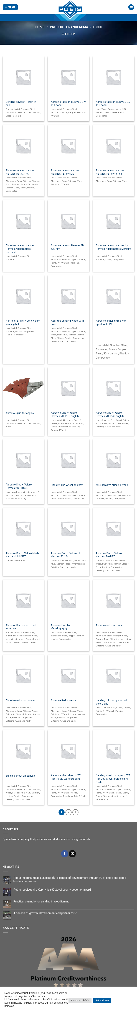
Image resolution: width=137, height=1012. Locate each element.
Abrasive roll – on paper (109, 625)
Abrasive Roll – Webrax (64, 700)
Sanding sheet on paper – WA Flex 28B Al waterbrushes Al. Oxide (113, 779)
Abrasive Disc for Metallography (61, 627)
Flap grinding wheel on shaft (67, 485)
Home (40, 27)
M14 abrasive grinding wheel (112, 485)
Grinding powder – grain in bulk (21, 103)
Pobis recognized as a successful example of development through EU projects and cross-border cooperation (70, 879)
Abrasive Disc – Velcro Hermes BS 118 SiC (19, 486)
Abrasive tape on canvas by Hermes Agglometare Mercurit (113, 247)
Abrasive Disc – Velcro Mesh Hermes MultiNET (22, 555)
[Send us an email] (72, 853)
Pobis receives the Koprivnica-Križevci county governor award (52, 889)
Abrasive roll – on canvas (20, 700)
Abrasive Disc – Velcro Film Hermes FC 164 (66, 555)
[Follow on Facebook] (64, 853)
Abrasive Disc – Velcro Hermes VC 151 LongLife (65, 414)
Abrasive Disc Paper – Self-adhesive (21, 627)
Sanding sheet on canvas (20, 775)
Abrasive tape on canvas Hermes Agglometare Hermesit (20, 249)
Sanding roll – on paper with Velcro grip (112, 702)
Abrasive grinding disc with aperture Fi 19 (111, 322)
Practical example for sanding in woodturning (41, 901)
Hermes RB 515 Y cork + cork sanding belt (23, 322)
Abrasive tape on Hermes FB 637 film (67, 247)
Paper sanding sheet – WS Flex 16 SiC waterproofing (66, 777)
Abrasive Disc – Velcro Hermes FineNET (109, 555)
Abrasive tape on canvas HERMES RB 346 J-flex (110, 172)
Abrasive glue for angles (20, 413)
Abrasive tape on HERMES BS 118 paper (113, 103)
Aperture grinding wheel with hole (67, 322)
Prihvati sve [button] (102, 1000)
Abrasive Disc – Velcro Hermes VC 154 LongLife (110, 414)
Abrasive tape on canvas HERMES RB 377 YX (20, 172)
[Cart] (131, 7)
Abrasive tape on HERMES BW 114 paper (68, 103)
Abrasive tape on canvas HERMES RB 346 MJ (65, 172)
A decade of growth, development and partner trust (45, 913)
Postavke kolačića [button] (80, 1000)
